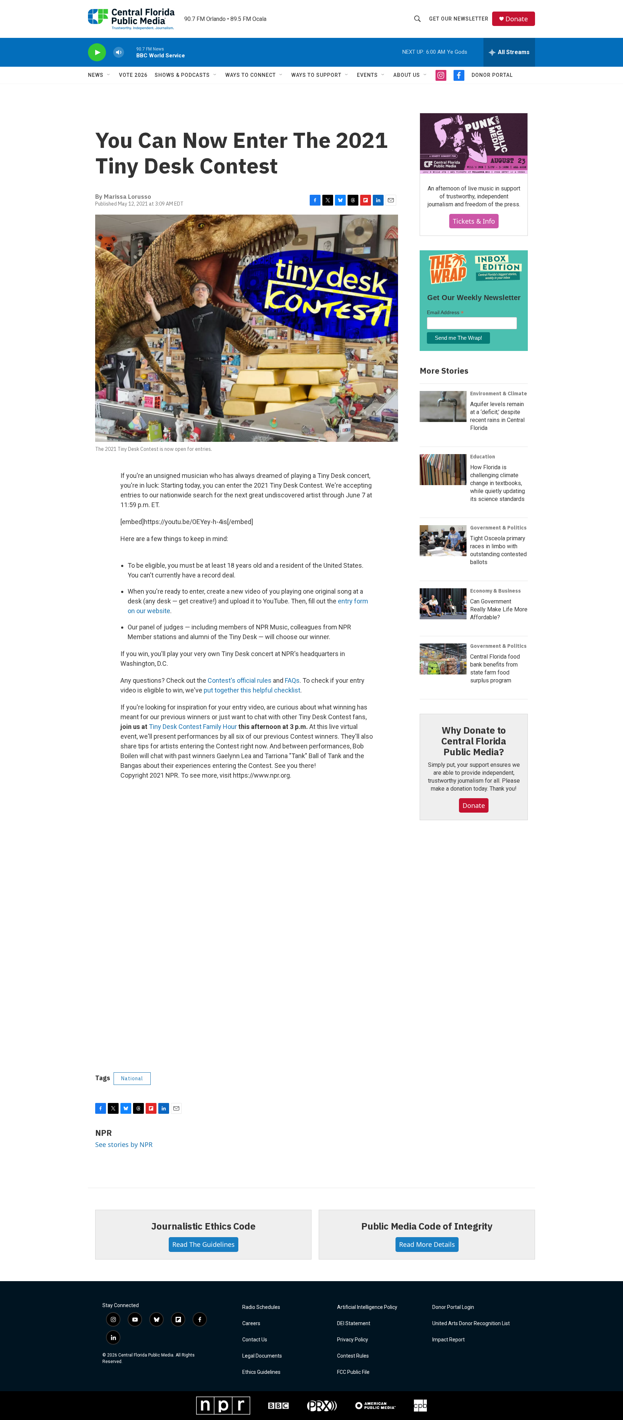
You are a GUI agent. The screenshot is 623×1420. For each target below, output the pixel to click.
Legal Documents (262, 1356)
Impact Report (448, 1339)
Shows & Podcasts (182, 75)
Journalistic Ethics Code (203, 1226)
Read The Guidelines (203, 1244)
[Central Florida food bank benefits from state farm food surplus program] (443, 658)
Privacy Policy (352, 1339)
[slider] (130, 52)
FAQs (292, 680)
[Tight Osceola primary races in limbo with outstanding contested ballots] (443, 540)
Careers (251, 1323)
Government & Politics (498, 527)
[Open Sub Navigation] (109, 75)
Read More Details (427, 1244)
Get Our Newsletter (459, 19)
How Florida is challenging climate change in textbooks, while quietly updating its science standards (497, 483)
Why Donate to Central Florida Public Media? (473, 741)
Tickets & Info (474, 221)
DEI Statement (353, 1323)
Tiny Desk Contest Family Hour (193, 726)
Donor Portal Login (453, 1307)
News (95, 75)
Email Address (445, 312)
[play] (97, 52)
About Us (406, 75)
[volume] (118, 52)
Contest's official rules (239, 680)
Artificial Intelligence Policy (367, 1307)
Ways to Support (316, 75)
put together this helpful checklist (252, 690)
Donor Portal (492, 75)
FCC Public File (353, 1372)
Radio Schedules (261, 1307)
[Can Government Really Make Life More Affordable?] (443, 603)
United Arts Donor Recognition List (471, 1323)
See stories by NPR (124, 1144)
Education (482, 456)
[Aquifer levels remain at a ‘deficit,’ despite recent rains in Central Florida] (443, 406)
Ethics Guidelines (261, 1372)
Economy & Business (495, 591)
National (132, 1078)
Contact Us (254, 1339)
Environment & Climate (498, 393)
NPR (103, 1132)
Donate (516, 19)
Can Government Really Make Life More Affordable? (498, 609)
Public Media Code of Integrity (426, 1226)
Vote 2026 (133, 75)
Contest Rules (353, 1356)
